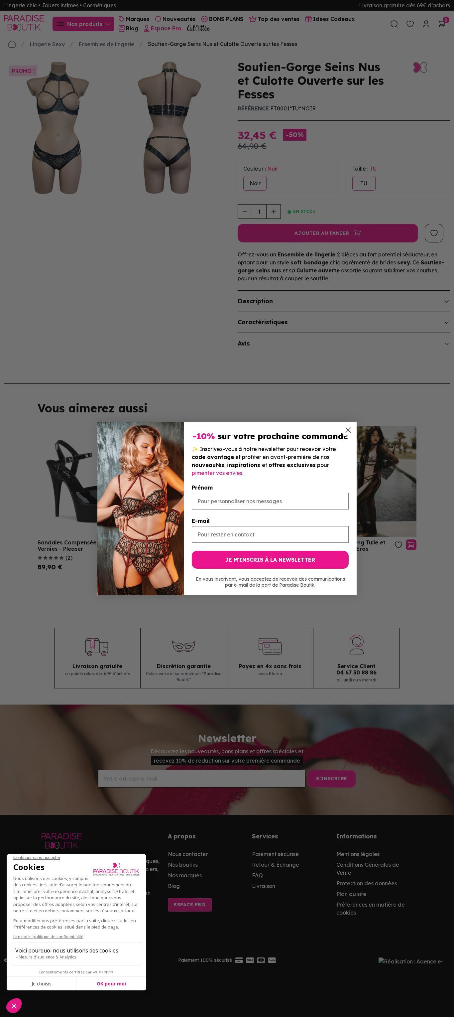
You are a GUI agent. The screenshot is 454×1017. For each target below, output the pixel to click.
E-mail (201, 520)
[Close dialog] (348, 430)
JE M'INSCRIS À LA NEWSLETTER (270, 559)
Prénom (202, 487)
